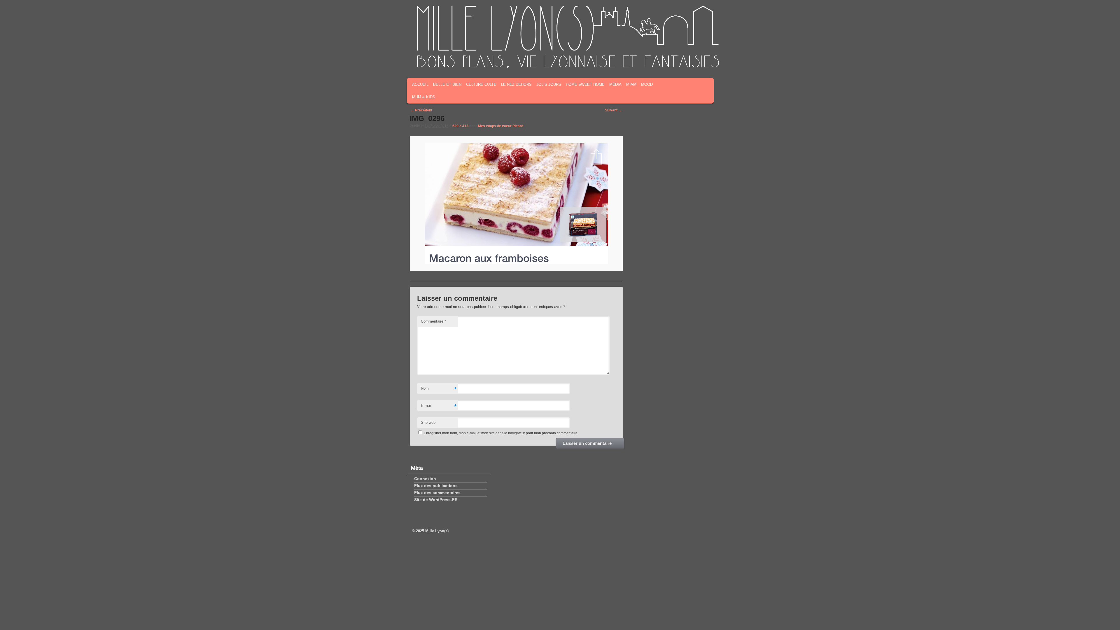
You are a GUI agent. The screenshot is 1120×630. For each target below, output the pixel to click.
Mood (647, 84)
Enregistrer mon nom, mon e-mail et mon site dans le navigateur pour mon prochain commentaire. (501, 433)
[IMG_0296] (516, 203)
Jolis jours (548, 84)
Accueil (420, 84)
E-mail (438, 406)
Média (615, 84)
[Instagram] (694, 60)
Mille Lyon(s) (437, 531)
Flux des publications (436, 485)
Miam (631, 84)
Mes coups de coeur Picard (500, 126)
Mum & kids (423, 97)
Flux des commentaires (437, 492)
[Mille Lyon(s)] (567, 66)
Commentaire (433, 321)
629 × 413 (460, 126)
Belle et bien (447, 84)
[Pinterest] (703, 60)
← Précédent (421, 110)
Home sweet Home (585, 84)
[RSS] (667, 60)
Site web (428, 422)
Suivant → (613, 110)
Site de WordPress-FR (436, 499)
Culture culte (481, 84)
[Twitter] (685, 60)
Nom (438, 389)
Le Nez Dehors (516, 84)
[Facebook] (676, 60)
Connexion (425, 478)
